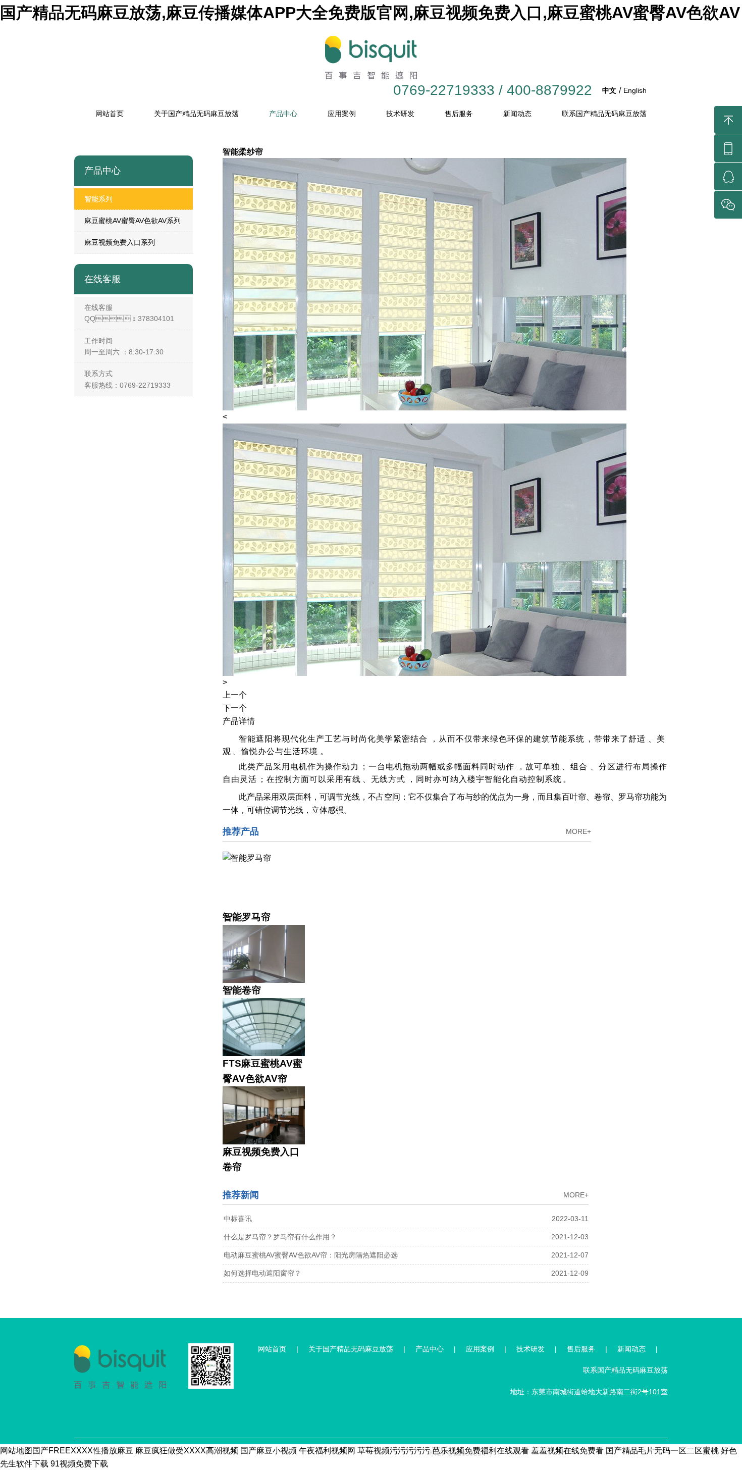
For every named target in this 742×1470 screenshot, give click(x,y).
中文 (609, 90)
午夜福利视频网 (327, 1450)
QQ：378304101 (129, 318)
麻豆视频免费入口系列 (119, 242)
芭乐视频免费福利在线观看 (480, 1450)
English (635, 90)
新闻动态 (517, 114)
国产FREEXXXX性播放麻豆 (82, 1450)
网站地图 (16, 1450)
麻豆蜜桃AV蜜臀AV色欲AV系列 (132, 221)
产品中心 (283, 114)
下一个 (235, 708)
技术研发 (400, 114)
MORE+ (578, 831)
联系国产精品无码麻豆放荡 (604, 114)
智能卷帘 (242, 990)
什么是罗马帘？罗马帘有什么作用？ (280, 1237)
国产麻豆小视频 (268, 1450)
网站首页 (109, 114)
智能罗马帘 (247, 917)
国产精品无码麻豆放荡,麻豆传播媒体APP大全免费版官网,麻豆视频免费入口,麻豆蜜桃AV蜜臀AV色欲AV (370, 13)
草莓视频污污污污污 (393, 1450)
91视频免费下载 (79, 1463)
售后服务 (459, 114)
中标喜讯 (238, 1219)
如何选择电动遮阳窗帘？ (262, 1273)
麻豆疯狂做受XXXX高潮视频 (186, 1450)
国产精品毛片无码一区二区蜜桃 (662, 1450)
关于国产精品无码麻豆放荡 (196, 114)
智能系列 (98, 199)
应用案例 (342, 114)
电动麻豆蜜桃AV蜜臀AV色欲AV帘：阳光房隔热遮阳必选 (311, 1255)
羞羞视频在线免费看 (567, 1450)
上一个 (235, 695)
